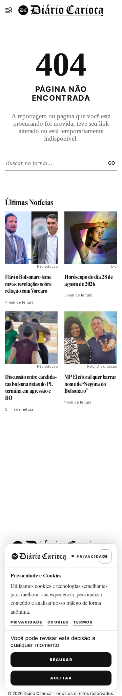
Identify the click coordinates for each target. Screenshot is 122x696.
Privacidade (27, 622)
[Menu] (9, 10)
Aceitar (61, 678)
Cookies (57, 622)
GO (111, 163)
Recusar (61, 659)
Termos (83, 622)
